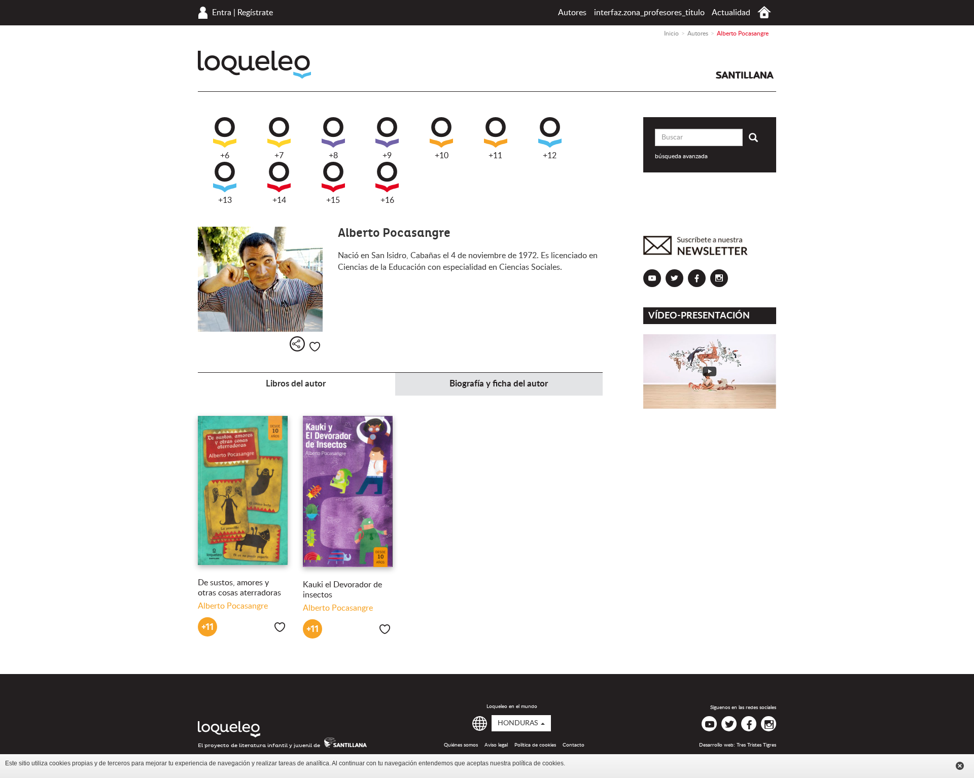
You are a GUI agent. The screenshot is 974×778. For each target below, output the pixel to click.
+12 (549, 156)
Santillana (745, 75)
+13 (225, 200)
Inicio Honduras (764, 12)
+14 (279, 200)
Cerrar (960, 766)
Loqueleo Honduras (254, 65)
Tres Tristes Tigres (756, 745)
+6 (224, 156)
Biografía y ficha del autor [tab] (498, 383)
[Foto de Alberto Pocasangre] (260, 279)
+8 (333, 156)
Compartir (297, 343)
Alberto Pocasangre (233, 606)
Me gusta (314, 346)
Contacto (573, 745)
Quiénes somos (461, 745)
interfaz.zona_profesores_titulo (649, 13)
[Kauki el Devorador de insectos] (348, 491)
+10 (441, 156)
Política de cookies (535, 745)
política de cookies (538, 763)
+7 (279, 156)
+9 (387, 156)
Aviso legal (496, 745)
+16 (387, 200)
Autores (572, 13)
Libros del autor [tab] (296, 383)
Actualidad (731, 13)
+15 (333, 200)
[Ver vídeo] (710, 371)
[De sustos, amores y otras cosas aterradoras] (243, 490)
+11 (495, 156)
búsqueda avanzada (681, 156)
